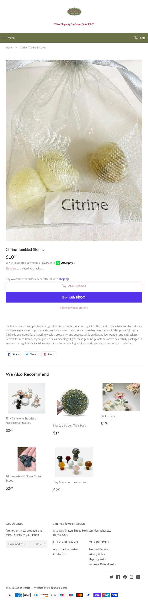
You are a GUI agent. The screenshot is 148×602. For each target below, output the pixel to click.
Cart (142, 37)
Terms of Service (98, 549)
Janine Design (22, 587)
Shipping (11, 268)
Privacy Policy (97, 554)
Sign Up (40, 544)
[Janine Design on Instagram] (132, 577)
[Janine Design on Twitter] (112, 577)
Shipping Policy (98, 559)
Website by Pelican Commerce (50, 587)
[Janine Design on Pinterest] (125, 577)
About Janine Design (65, 549)
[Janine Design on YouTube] (138, 577)
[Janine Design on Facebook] (118, 577)
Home (9, 47)
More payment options (74, 307)
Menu (11, 37)
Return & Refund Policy (103, 564)
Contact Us (59, 554)
